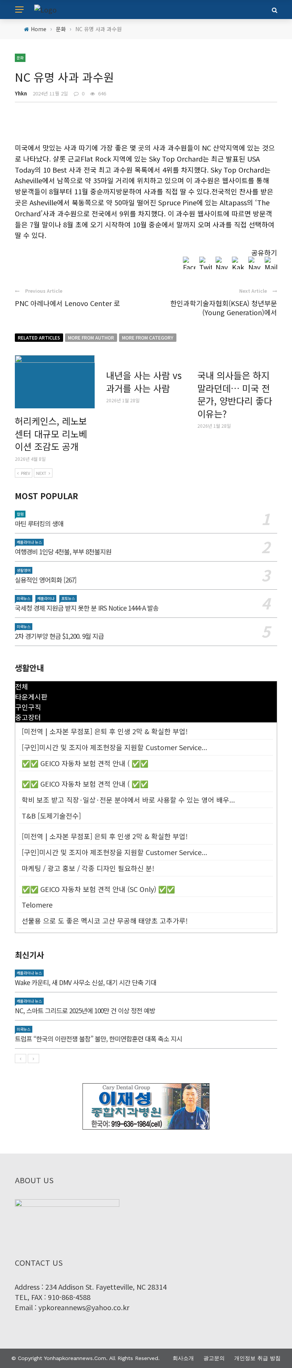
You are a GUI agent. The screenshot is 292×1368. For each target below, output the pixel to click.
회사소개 (183, 1358)
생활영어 (23, 570)
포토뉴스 (68, 598)
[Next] (33, 1058)
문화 (20, 57)
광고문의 (214, 1358)
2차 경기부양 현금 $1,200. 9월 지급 (59, 636)
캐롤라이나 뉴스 (29, 542)
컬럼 (20, 514)
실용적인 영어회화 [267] (45, 579)
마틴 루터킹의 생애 (39, 523)
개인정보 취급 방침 (257, 1358)
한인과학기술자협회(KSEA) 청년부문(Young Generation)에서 (223, 307)
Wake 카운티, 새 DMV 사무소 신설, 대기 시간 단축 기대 (85, 982)
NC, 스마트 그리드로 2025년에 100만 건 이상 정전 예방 (85, 1010)
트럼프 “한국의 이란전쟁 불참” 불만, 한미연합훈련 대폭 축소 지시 (98, 1038)
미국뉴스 (23, 598)
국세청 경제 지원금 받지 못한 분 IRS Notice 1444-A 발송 (87, 608)
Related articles (39, 337)
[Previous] (20, 1058)
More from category (147, 337)
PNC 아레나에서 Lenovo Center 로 (67, 303)
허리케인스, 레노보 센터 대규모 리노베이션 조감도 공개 (51, 433)
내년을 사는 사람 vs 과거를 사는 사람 (144, 381)
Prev (25, 473)
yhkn (21, 93)
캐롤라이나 (45, 598)
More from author (91, 337)
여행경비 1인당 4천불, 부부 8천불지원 (63, 551)
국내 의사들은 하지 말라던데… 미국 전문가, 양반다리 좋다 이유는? (234, 394)
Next (41, 473)
